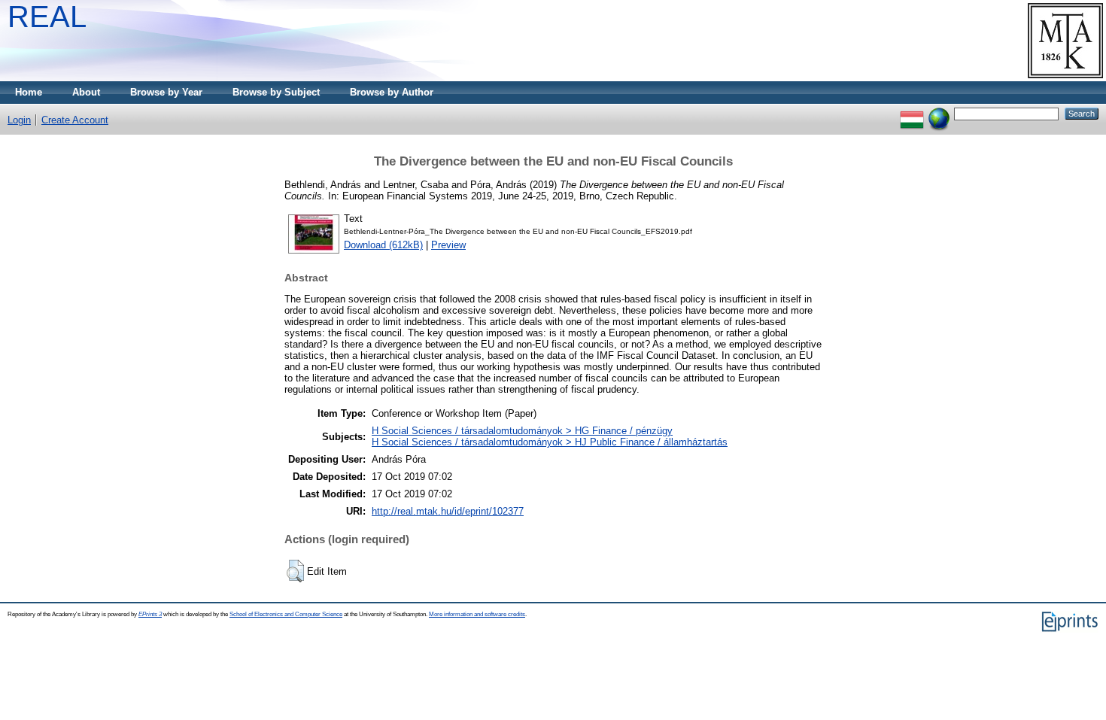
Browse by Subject (276, 92)
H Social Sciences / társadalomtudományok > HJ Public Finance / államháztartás (550, 442)
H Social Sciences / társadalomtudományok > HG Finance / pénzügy (522, 430)
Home (28, 92)
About (86, 92)
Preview (448, 245)
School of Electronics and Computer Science (285, 614)
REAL (47, 16)
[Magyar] (912, 113)
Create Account (74, 120)
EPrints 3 (150, 614)
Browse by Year (166, 92)
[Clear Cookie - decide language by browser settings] (939, 113)
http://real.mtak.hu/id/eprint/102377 (448, 511)
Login (19, 120)
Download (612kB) (383, 245)
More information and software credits (477, 614)
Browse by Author (391, 92)
